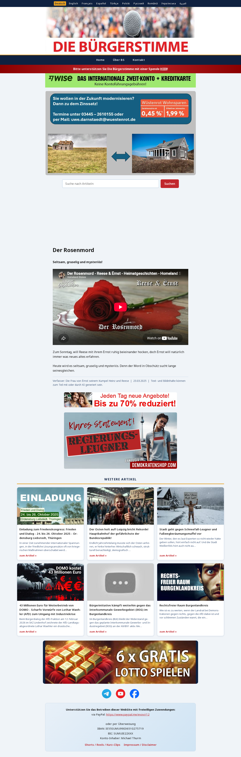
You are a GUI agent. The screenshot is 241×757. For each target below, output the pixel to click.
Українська (168, 3)
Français (87, 3)
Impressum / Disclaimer (140, 744)
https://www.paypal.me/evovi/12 (127, 714)
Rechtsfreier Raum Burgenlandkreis (183, 605)
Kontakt (139, 60)
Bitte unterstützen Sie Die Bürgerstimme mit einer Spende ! (120, 69)
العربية (183, 3)
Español (101, 3)
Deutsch (60, 3)
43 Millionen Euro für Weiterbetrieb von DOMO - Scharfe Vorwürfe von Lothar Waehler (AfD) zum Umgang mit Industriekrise (50, 609)
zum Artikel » (28, 555)
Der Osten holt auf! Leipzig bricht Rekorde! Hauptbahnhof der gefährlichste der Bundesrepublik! (118, 533)
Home (100, 60)
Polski (126, 3)
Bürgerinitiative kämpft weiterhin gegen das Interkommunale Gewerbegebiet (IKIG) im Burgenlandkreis (120, 609)
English (73, 3)
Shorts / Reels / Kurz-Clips (102, 744)
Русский (138, 3)
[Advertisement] (120, 218)
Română (153, 3)
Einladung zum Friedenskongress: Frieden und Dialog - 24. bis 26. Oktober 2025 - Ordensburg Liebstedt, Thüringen (48, 533)
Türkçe (114, 3)
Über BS (118, 60)
